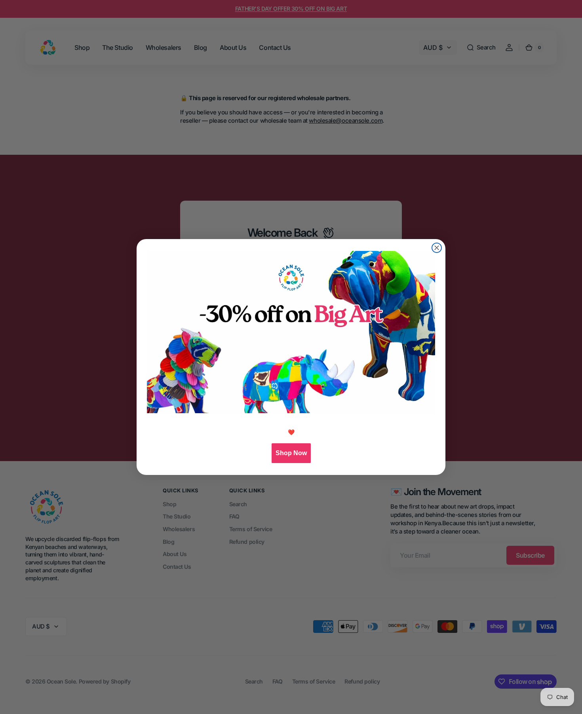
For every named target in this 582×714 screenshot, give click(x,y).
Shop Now (291, 453)
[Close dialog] (436, 248)
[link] (291, 332)
